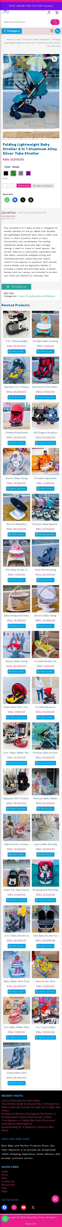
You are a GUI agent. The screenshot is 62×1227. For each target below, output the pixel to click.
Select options (46, 397)
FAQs (4, 1191)
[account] (49, 12)
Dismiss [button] (48, 6)
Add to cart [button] (18, 351)
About (5, 1174)
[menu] (52, 31)
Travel (18, 39)
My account (8, 1184)
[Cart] (57, 12)
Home (9, 39)
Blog (4, 1188)
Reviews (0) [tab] (8, 218)
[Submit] (55, 22)
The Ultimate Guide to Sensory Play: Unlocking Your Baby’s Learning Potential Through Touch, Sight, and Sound (31, 1107)
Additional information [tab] (32, 213)
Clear (5, 178)
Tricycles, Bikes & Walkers (36, 39)
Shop (4, 1178)
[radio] (5, 173)
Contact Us (8, 1181)
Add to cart (23, 185)
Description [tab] (9, 213)
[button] (54, 59)
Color (7, 167)
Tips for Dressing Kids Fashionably (21, 1100)
